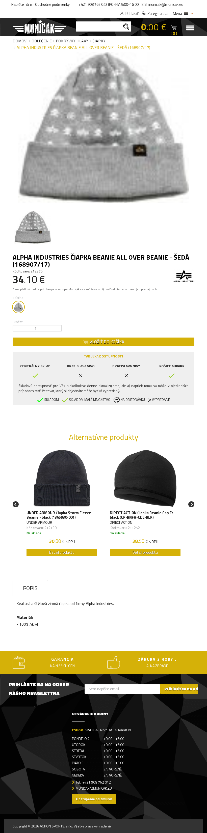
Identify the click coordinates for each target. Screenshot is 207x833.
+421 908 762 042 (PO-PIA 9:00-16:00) (109, 4)
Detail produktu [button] (61, 552)
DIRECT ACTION (121, 522)
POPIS (30, 588)
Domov (20, 41)
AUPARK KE (123, 730)
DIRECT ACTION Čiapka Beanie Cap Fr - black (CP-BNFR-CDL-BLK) (142, 515)
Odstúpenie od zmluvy (94, 798)
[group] (62, 504)
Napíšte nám (21, 4)
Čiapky (99, 41)
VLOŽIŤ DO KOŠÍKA (106, 342)
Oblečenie (42, 41)
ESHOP (77, 730)
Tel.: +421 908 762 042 (93, 782)
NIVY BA (106, 730)
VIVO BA (91, 730)
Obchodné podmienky (52, 4)
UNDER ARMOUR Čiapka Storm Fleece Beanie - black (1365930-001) (59, 515)
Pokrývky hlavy (72, 41)
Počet (18, 321)
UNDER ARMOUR (39, 522)
